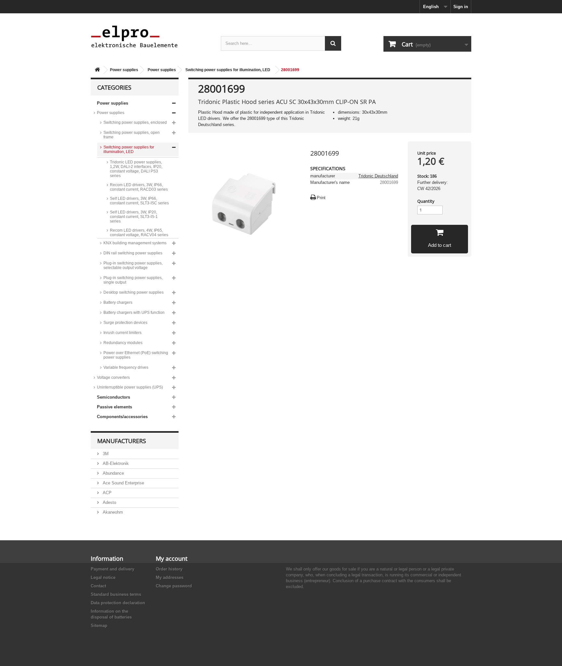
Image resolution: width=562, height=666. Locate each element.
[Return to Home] (97, 70)
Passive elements (114, 406)
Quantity (426, 201)
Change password (174, 585)
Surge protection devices (125, 322)
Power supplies (124, 70)
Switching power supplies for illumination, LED (227, 70)
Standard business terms (116, 594)
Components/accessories (122, 416)
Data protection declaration (118, 602)
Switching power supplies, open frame (131, 134)
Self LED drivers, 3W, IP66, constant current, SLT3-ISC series (139, 200)
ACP (106, 492)
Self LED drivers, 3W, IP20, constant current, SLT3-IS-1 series (134, 217)
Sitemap (99, 625)
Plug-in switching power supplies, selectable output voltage (133, 265)
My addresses (169, 577)
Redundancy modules (122, 342)
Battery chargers (117, 302)
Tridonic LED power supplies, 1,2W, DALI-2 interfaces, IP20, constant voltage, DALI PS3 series (136, 169)
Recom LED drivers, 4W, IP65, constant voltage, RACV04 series (139, 232)
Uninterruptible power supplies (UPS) (130, 387)
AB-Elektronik (115, 463)
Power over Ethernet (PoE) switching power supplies (135, 355)
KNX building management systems (135, 243)
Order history (169, 569)
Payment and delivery (112, 569)
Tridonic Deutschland (378, 175)
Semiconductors (113, 397)
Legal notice (103, 577)
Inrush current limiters (122, 332)
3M (105, 453)
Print (321, 197)
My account (171, 558)
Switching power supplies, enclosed (135, 122)
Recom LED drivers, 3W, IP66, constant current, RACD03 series (139, 187)
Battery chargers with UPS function (134, 312)
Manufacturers (121, 441)
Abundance (112, 473)
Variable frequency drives (125, 367)
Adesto (108, 502)
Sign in (460, 6)
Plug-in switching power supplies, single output (133, 280)
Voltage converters (113, 377)
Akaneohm (112, 512)
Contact (98, 585)
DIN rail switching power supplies (132, 253)
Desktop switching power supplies (133, 292)
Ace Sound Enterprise (122, 482)
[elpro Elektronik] (151, 36)
